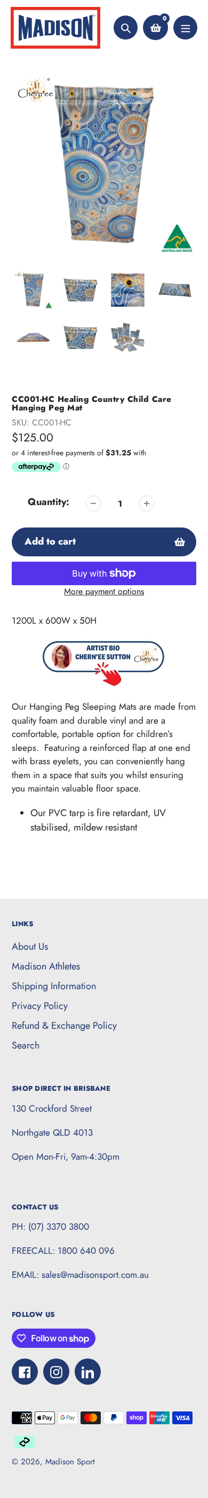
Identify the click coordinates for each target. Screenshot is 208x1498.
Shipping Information (54, 986)
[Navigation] (185, 27)
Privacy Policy (40, 1006)
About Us (30, 946)
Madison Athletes (46, 966)
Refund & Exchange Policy (64, 1026)
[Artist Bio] (104, 693)
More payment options (104, 591)
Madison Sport (70, 1462)
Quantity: (48, 502)
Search (25, 1045)
